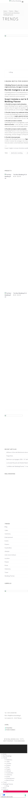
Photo (6, 565)
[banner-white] (14, 429)
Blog (16, 11)
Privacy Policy (9, 727)
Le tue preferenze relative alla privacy (14, 794)
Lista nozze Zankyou (10, 555)
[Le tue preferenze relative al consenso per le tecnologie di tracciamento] (25, 795)
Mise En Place (10, 780)
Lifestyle (7, 551)
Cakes (6, 530)
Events (6, 541)
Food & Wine (8, 548)
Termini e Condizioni (10, 729)
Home (5, 11)
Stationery (8, 569)
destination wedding (16, 153)
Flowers (7, 544)
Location (7, 558)
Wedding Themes (9, 576)
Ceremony (7, 534)
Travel (6, 572)
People (7, 562)
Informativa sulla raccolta (7, 796)
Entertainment (9, 537)
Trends (11, 11)
